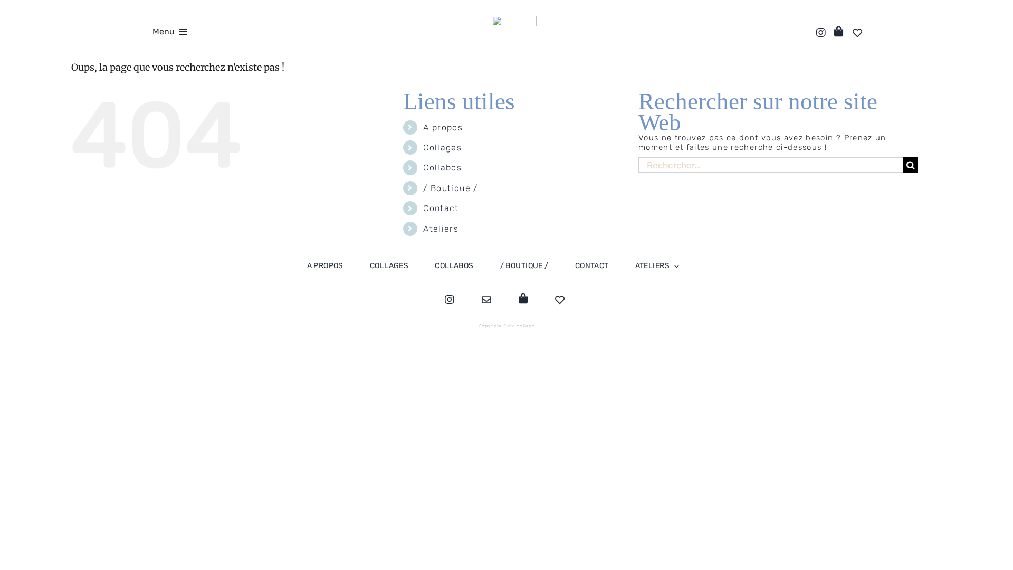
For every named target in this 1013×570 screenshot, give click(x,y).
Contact (440, 208)
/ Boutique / (450, 188)
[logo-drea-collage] (514, 19)
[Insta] (818, 33)
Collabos (442, 168)
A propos (443, 127)
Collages (442, 147)
